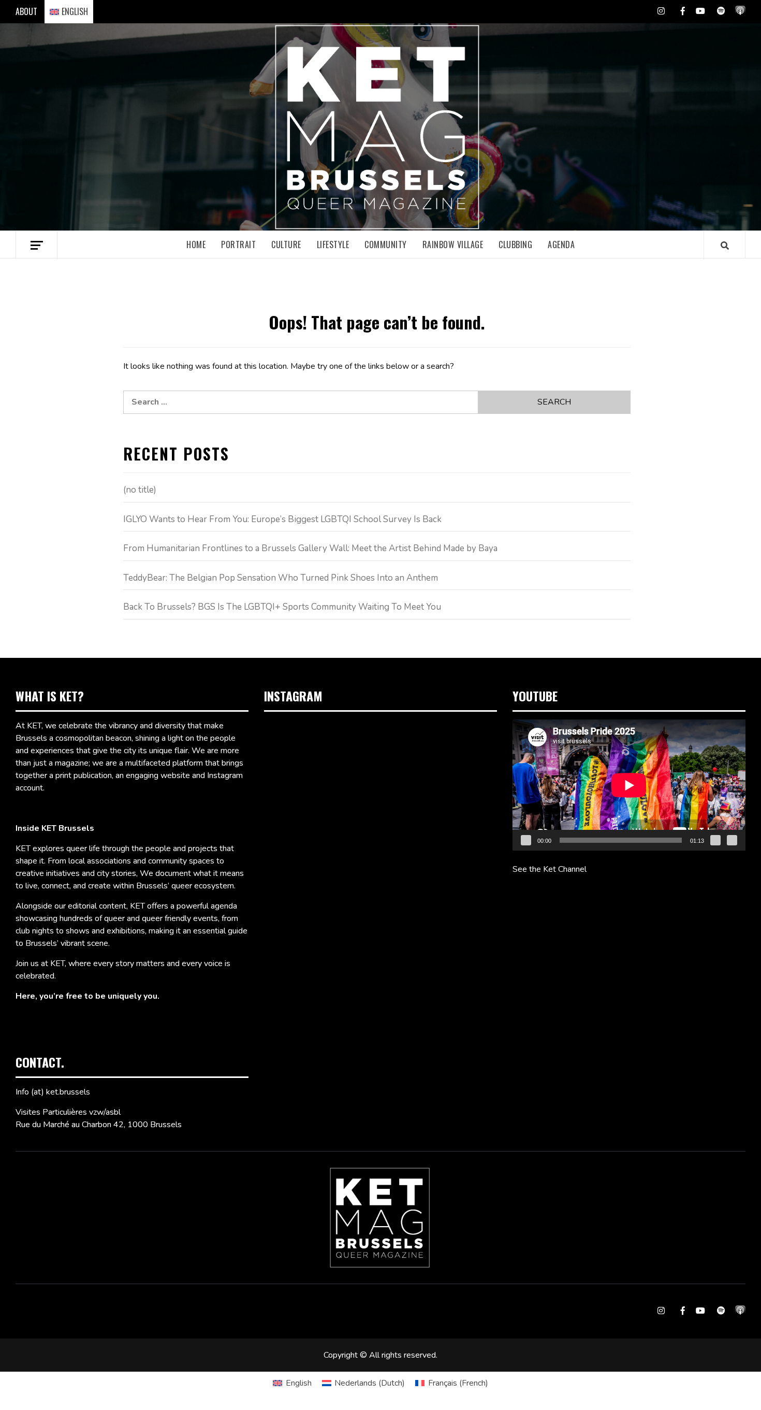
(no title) (139, 490)
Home (196, 244)
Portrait (238, 244)
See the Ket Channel (550, 869)
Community (385, 244)
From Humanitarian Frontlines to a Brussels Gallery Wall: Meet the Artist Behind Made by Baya (310, 548)
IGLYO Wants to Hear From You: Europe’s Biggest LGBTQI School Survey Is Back (282, 519)
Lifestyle (333, 244)
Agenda (561, 244)
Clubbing (515, 244)
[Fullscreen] (732, 840)
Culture (286, 244)
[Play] (526, 840)
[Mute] (715, 840)
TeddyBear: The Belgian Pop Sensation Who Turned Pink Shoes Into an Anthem (280, 578)
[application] (629, 785)
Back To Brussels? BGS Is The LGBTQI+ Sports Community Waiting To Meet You (282, 607)
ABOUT (26, 11)
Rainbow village (453, 244)
